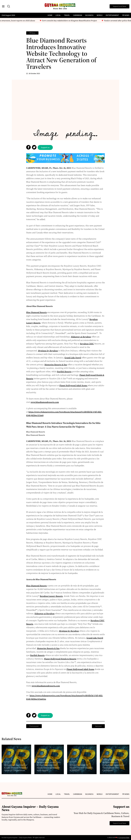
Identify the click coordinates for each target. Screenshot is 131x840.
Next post (98, 726)
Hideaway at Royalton (81, 336)
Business (89, 15)
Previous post (33, 726)
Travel (67, 15)
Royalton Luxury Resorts (51, 596)
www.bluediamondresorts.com (45, 402)
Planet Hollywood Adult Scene (73, 385)
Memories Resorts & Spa (55, 364)
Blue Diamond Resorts (36, 312)
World (99, 15)
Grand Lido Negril (72, 357)
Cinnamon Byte (124, 837)
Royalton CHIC (87, 343)
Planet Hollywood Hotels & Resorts (60, 658)
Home (50, 15)
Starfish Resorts (64, 371)
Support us (45, 147)
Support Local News (119, 6)
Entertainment (112, 15)
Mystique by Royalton (48, 350)
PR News (125, 15)
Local (58, 15)
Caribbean (77, 15)
